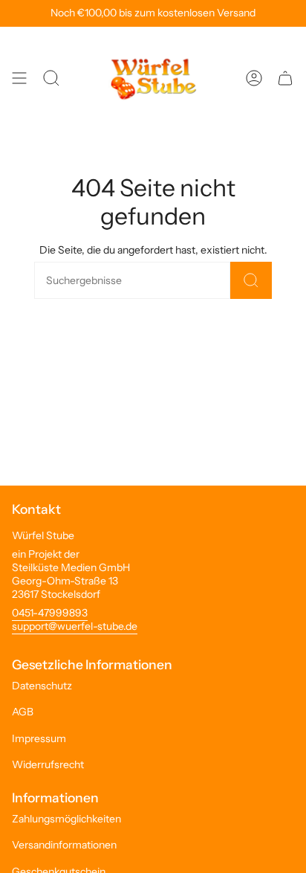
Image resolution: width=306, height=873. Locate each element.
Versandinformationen (64, 844)
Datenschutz (42, 685)
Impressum (39, 738)
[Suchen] (251, 280)
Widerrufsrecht (48, 764)
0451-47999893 (50, 612)
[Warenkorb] (285, 78)
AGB (22, 711)
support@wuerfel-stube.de (74, 626)
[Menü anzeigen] (19, 78)
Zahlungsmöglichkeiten (66, 818)
